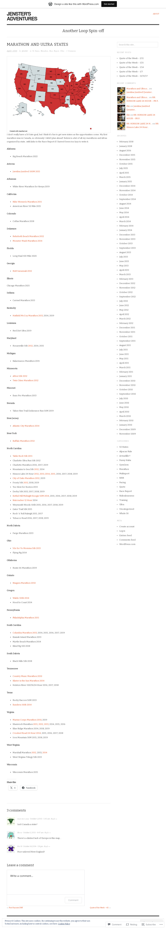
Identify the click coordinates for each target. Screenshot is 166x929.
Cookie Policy (64, 924)
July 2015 (123, 168)
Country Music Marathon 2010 (27, 676)
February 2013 (126, 279)
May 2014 (124, 212)
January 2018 (125, 146)
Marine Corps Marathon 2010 (27, 720)
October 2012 (126, 292)
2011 (35, 724)
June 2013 (124, 261)
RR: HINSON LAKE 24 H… (139, 123)
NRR (121, 478)
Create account (126, 526)
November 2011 (127, 332)
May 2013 (124, 265)
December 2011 (127, 327)
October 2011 (125, 336)
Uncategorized (126, 509)
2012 (30, 346)
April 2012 (124, 314)
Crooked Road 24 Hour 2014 (27, 733)
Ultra (62, 51)
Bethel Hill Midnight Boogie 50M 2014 (31, 496)
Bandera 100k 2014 (22, 704)
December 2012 (127, 283)
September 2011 (127, 341)
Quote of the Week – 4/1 (99, 908)
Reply (53, 818)
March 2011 (124, 367)
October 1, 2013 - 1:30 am (40, 819)
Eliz (128, 106)
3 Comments (71, 51)
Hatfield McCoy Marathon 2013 (28, 315)
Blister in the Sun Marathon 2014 (28, 680)
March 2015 (125, 177)
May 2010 (124, 407)
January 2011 (125, 376)
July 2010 (123, 398)
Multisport (124, 473)
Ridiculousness (126, 495)
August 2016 (125, 150)
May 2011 (123, 358)
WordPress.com (127, 544)
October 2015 (126, 164)
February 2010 (126, 420)
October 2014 (126, 195)
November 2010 (127, 385)
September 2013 (127, 248)
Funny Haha (125, 460)
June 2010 (124, 403)
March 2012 (125, 318)
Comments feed (127, 540)
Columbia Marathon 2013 (25, 632)
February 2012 (126, 323)
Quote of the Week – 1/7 (131, 71)
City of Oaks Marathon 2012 (26, 478)
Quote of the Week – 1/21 (131, 62)
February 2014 (126, 226)
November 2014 (127, 190)
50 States (35, 51)
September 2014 (127, 199)
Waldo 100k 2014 (21, 598)
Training (123, 500)
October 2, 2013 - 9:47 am (33, 833)
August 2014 (125, 203)
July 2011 (123, 349)
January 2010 (125, 425)
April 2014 (124, 217)
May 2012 (124, 310)
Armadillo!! (124, 456)
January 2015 (125, 181)
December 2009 (127, 429)
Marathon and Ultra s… (137, 88)
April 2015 (124, 173)
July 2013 (123, 257)
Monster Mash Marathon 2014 (27, 241)
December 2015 (127, 155)
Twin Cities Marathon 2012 (25, 380)
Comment (73, 900)
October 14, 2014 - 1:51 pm (33, 846)
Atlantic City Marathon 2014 (26, 426)
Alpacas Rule (125, 451)
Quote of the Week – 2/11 (131, 58)
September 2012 (127, 296)
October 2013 (126, 243)
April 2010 (124, 412)
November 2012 (127, 287)
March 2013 (125, 274)
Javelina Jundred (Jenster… (139, 92)
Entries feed (125, 535)
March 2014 (125, 221)
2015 (53, 474)
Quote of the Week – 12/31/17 (133, 76)
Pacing (122, 482)
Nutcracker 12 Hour (22, 500)
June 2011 (124, 354)
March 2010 (125, 416)
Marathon (44, 51)
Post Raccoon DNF (16, 908)
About (156, 14)
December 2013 (127, 234)
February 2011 (126, 372)
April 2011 (124, 363)
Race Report (54, 51)
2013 (42, 474)
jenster (25, 51)
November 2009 (127, 434)
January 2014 (125, 230)
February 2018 (126, 141)
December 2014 (127, 186)
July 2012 (123, 301)
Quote (122, 487)
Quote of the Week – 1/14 (131, 67)
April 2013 (124, 270)
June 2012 (124, 305)
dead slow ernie (23, 818)
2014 (47, 474)
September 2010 (127, 394)
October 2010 (126, 389)
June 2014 (124, 208)
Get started (109, 4)
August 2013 (125, 252)
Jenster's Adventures (22, 16)
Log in (122, 531)
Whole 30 (124, 513)
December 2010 (127, 381)
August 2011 (125, 345)
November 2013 (127, 239)
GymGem (124, 465)
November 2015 (127, 159)
